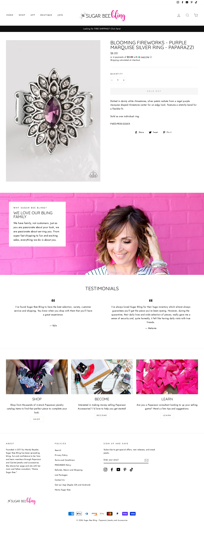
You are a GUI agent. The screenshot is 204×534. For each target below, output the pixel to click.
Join (60, 15)
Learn (167, 415)
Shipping (114, 59)
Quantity (116, 74)
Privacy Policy (61, 455)
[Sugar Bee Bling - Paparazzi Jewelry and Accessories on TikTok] (131, 469)
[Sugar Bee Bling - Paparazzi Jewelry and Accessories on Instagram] (105, 469)
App (33, 15)
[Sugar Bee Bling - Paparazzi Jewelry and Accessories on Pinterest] (125, 469)
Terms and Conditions (65, 460)
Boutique (46, 15)
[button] (154, 57)
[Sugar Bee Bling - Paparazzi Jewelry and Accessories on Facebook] (112, 469)
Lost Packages (61, 474)
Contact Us (60, 479)
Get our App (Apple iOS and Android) (72, 484)
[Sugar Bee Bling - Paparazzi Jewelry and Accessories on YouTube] (118, 469)
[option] (102, 28)
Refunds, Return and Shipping (68, 469)
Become (102, 415)
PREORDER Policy (63, 464)
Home (9, 15)
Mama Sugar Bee (63, 489)
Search (58, 450)
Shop (22, 15)
